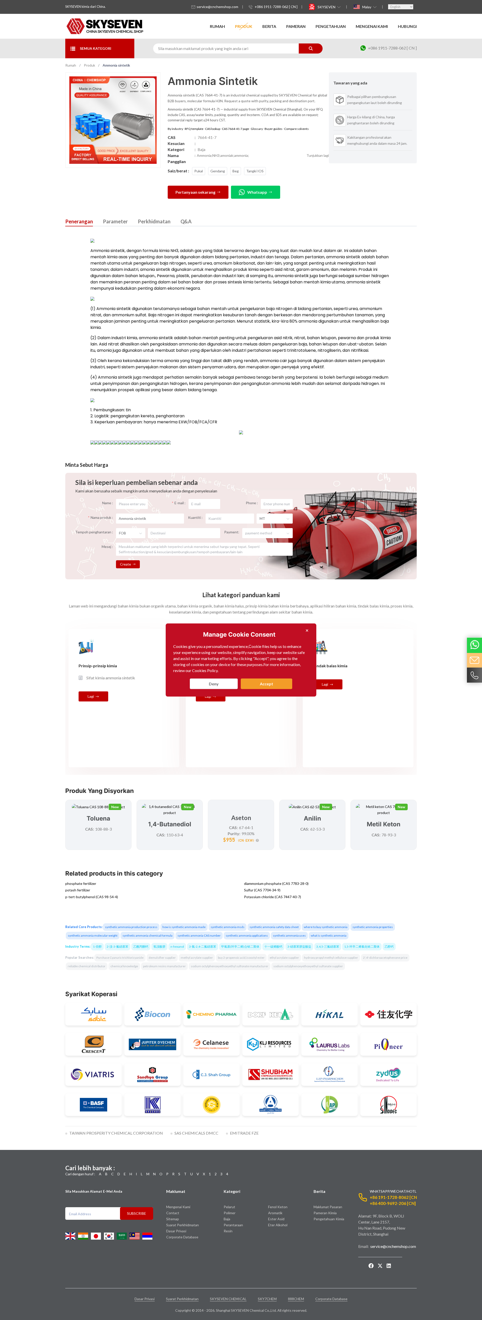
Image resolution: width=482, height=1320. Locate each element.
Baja (227, 1219)
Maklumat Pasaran (328, 1207)
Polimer (229, 1213)
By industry (175, 129)
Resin (228, 1231)
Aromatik (275, 1213)
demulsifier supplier (162, 957)
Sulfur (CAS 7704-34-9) (262, 890)
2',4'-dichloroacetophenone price (385, 957)
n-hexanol (177, 946)
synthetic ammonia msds (228, 927)
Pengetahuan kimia (329, 1219)
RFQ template (194, 129)
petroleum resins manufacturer (164, 966)
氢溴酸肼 (159, 946)
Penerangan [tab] (79, 221)
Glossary (257, 129)
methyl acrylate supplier (197, 957)
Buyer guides (273, 129)
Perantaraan (233, 1225)
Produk (243, 26)
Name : (107, 503)
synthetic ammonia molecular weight (92, 935)
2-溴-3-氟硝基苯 (117, 946)
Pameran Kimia (325, 1213)
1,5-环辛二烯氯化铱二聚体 (362, 946)
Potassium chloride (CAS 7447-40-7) (272, 897)
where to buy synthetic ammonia (325, 927)
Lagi (91, 696)
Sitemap (172, 1219)
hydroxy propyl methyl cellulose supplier (331, 957)
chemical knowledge (124, 966)
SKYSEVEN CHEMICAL (228, 1299)
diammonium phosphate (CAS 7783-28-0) (276, 883)
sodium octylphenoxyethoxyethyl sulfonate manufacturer (229, 966)
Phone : (252, 503)
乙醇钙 (389, 946)
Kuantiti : (195, 517)
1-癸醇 (97, 946)
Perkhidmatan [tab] (154, 221)
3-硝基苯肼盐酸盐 (299, 946)
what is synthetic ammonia (328, 935)
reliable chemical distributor (86, 966)
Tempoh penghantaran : (94, 532)
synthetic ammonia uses (289, 935)
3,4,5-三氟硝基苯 (327, 946)
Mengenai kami (372, 26)
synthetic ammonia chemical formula (147, 935)
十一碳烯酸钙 (273, 946)
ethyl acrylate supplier (284, 957)
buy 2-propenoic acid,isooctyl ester (241, 957)
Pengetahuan (331, 26)
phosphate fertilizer (80, 883)
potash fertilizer (77, 890)
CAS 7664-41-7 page (235, 129)
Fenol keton (277, 1207)
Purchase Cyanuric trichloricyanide (120, 957)
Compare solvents (296, 129)
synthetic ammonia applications (247, 935)
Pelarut (229, 1207)
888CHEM (296, 1299)
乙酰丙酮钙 (140, 946)
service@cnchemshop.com (217, 7)
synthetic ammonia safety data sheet (274, 927)
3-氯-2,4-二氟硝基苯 (202, 946)
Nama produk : (102, 517)
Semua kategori (95, 48)
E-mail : (180, 503)
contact (172, 1213)
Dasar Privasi (176, 1231)
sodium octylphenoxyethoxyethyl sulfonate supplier (308, 966)
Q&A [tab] (186, 221)
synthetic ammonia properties (372, 927)
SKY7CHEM (267, 1299)
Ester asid (276, 1219)
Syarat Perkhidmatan (182, 1225)
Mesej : (107, 546)
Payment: (231, 532)
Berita (269, 26)
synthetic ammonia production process (131, 927)
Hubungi (407, 26)
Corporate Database (182, 1237)
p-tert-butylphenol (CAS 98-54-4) (91, 897)
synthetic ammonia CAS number (199, 935)
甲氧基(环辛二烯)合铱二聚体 (240, 946)
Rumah (217, 26)
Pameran (296, 26)
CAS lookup (212, 129)
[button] (328, 6)
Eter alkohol (277, 1225)
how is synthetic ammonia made (184, 927)
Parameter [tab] (115, 221)
